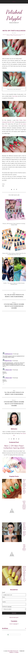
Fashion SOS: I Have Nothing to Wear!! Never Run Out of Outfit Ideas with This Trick (14, 254)
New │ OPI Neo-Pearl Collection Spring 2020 (14, 447)
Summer (12, 35)
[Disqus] (14, 332)
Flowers (10, 34)
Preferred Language (7, 606)
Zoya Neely (15, 96)
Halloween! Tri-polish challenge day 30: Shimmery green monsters (24, 486)
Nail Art (17, 34)
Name (3, 597)
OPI (24, 34)
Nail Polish (21, 34)
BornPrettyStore (6, 34)
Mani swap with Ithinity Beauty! (24, 548)
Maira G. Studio (14, 652)
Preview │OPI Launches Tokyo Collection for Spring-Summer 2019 (14, 224)
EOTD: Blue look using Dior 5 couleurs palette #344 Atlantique (24, 529)
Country (4, 602)
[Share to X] (11, 189)
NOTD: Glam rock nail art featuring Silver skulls (24, 505)
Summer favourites (17, 35)
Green (14, 34)
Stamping (8, 35)
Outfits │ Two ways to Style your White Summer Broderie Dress (14, 284)
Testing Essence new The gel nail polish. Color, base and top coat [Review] (24, 574)
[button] (14, 1)
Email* (3, 592)
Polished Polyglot (14, 15)
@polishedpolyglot (14, 617)
